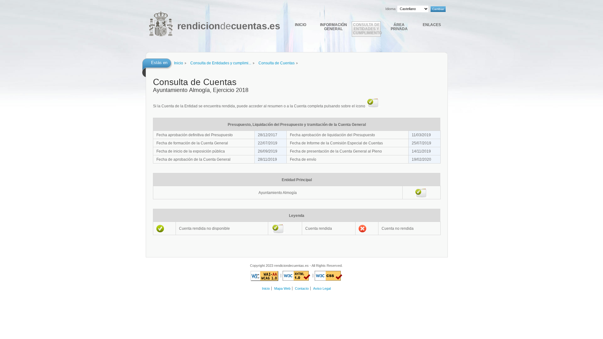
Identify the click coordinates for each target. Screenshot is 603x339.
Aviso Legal (322, 288)
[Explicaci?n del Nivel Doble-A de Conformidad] (264, 275)
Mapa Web (282, 288)
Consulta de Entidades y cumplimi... (220, 63)
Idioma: (390, 9)
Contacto (302, 288)
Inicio (300, 25)
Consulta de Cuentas (276, 63)
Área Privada (399, 27)
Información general (333, 27)
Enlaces (432, 25)
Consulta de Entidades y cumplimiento (367, 29)
